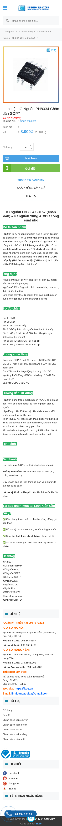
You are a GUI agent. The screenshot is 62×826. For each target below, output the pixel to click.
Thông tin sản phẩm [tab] (31, 180)
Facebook (14, 773)
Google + (14, 783)
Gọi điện (31, 168)
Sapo (38, 823)
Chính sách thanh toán (15, 724)
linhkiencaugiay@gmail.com (29, 693)
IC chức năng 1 (26, 31)
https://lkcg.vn (24, 688)
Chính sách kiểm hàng (15, 734)
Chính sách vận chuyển (15, 719)
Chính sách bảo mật (14, 739)
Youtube (13, 778)
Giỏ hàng (8, 710)
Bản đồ (6, 715)
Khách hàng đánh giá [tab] (31, 187)
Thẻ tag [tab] (31, 195)
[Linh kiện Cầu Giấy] (33, 8)
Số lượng (8, 146)
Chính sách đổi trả (13, 729)
